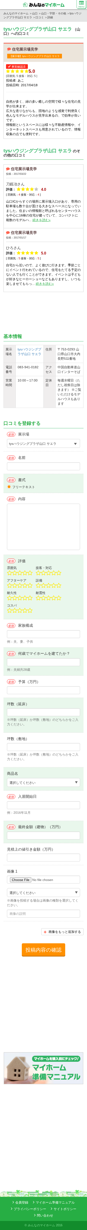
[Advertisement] (23, 310)
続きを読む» (41, 220)
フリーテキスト (23, 487)
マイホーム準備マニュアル (55, 1202)
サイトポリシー (65, 1209)
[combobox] (43, 443)
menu (81, 6)
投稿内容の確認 (43, 950)
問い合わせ (45, 1215)
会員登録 (21, 1202)
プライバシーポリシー (30, 1209)
